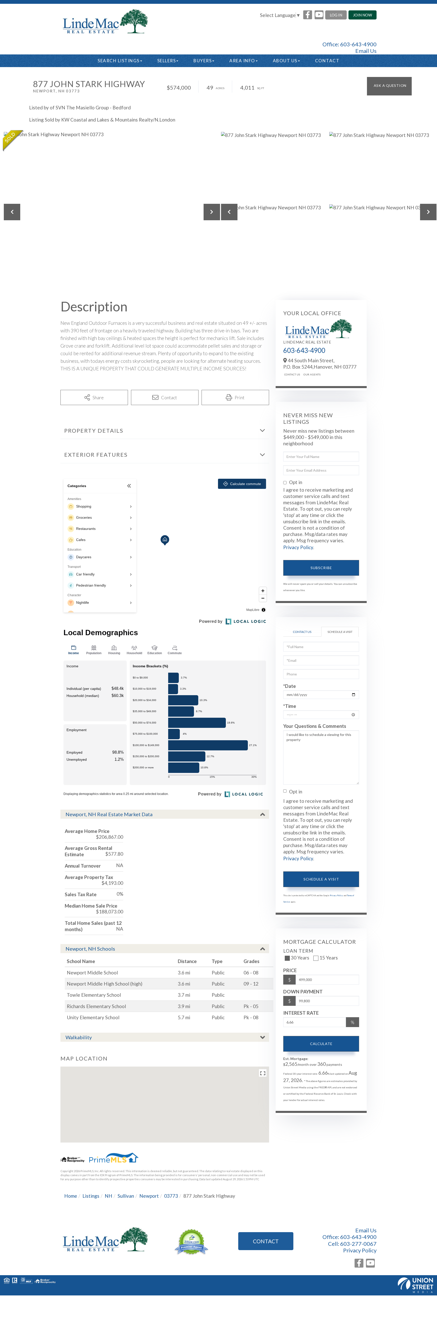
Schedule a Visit (340, 632)
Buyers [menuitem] (202, 60)
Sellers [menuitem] (166, 60)
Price (290, 970)
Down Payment (303, 991)
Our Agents (311, 374)
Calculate (321, 1044)
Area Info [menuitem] (242, 60)
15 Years (328, 957)
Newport (149, 1196)
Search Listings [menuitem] (119, 60)
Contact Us (292, 374)
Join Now (362, 15)
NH (108, 1196)
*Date (289, 686)
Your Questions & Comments (314, 726)
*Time (289, 706)
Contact (266, 1241)
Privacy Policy (298, 547)
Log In (336, 15)
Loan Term (298, 951)
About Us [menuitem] (285, 60)
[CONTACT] (389, 86)
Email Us (366, 51)
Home (70, 1196)
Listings (90, 1196)
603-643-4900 (358, 44)
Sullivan (126, 1196)
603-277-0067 (358, 1243)
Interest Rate (301, 1013)
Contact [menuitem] (327, 60)
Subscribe (321, 568)
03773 (171, 1196)
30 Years (300, 957)
